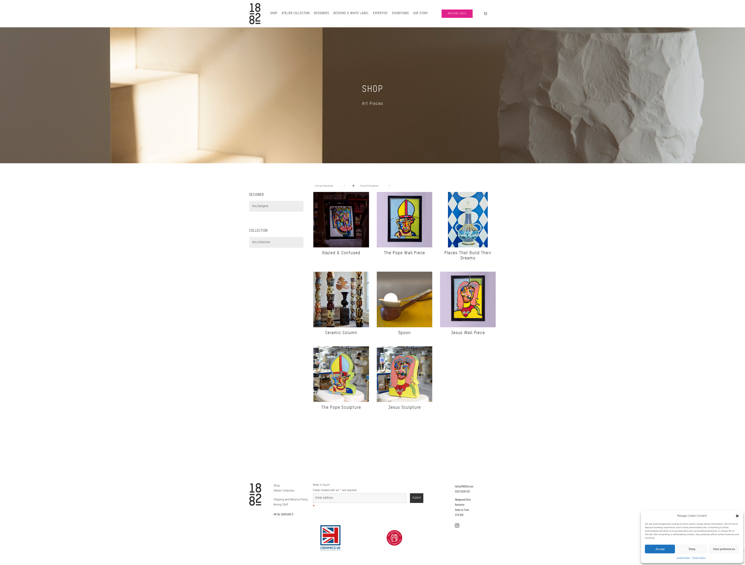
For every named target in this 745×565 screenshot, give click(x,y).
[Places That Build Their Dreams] (468, 194)
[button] (737, 516)
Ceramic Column (341, 333)
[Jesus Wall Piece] (468, 274)
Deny (692, 549)
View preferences (724, 549)
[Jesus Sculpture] (404, 348)
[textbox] (276, 206)
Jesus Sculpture (404, 407)
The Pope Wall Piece (404, 253)
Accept (660, 549)
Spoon (404, 333)
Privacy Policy (699, 558)
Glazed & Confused (341, 253)
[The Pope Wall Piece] (404, 194)
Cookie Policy (683, 558)
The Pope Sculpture (341, 407)
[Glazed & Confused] (341, 194)
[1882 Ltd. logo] (254, 4)
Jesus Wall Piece (468, 333)
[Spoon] (404, 274)
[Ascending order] (353, 186)
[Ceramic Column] (341, 274)
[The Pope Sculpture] (341, 348)
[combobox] (276, 206)
